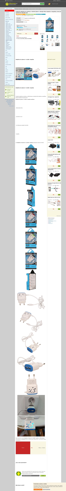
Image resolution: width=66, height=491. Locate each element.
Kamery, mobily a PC (9, 30)
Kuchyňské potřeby (8, 64)
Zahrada (7, 82)
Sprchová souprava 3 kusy (9, 101)
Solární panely (8, 44)
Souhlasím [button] (36, 489)
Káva (6, 59)
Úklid (6, 68)
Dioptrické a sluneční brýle (9, 19)
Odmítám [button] (40, 489)
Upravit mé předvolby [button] (46, 489)
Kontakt (11, 0)
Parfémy (7, 71)
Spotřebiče (7, 45)
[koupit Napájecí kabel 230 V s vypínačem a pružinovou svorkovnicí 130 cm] (54, 117)
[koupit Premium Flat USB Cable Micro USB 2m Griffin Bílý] (54, 160)
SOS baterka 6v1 (9, 102)
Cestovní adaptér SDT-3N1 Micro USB (54, 68)
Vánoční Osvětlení (8, 46)
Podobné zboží (50, 223)
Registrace (55, 0)
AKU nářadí (7, 12)
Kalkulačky (7, 31)
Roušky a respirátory (8, 75)
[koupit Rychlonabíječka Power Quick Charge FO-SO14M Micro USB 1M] (54, 131)
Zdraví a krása (8, 84)
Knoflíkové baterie (8, 32)
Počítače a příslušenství (9, 73)
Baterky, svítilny (8, 23)
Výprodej (7, 10)
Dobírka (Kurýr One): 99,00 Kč (21, 37)
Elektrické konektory (8, 28)
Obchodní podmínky (51, 219)
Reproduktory (7, 42)
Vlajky (6, 78)
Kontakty (49, 222)
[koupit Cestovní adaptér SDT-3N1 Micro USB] (54, 74)
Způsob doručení (50, 221)
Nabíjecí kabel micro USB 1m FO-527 (54, 197)
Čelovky (7, 22)
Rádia (6, 41)
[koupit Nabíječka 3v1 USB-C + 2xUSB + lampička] (54, 88)
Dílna (6, 50)
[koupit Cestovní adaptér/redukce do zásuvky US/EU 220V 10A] (54, 174)
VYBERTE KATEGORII (9, 8)
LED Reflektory (8, 35)
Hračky (6, 57)
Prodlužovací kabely (8, 47)
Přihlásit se (59, 0)
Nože (6, 66)
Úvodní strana (7, 0)
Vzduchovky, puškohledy (9, 80)
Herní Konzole (8, 29)
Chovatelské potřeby (8, 55)
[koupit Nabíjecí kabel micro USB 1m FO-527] (54, 203)
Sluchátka (7, 43)
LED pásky (7, 34)
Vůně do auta (9, 103)
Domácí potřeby (8, 17)
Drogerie (7, 52)
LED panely (7, 33)
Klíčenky (7, 62)
